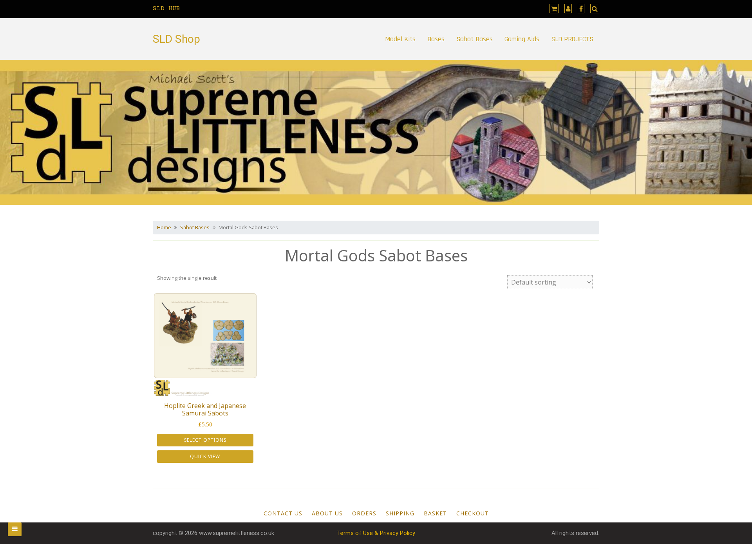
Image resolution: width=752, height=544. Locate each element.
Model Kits (400, 39)
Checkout (472, 513)
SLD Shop (176, 39)
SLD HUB (166, 8)
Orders (364, 513)
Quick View (205, 456)
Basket (435, 513)
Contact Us (283, 513)
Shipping (400, 513)
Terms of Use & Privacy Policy (376, 533)
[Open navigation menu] (15, 529)
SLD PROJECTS (572, 39)
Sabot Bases (474, 39)
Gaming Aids (521, 39)
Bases (436, 39)
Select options (205, 440)
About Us (327, 513)
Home (164, 227)
